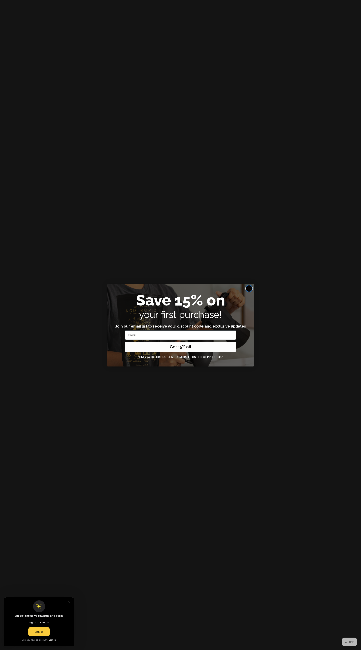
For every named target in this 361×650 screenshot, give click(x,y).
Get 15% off (180, 346)
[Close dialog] (249, 288)
